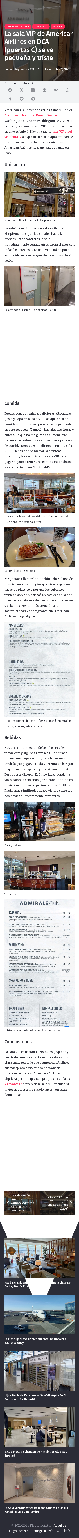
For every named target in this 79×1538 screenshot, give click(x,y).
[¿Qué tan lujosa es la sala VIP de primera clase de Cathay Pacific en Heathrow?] (39, 1258)
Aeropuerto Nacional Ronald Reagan (31, 115)
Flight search (19, 1531)
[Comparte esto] (10, 90)
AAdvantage (13, 1084)
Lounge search (42, 1531)
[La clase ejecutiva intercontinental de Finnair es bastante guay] (39, 1314)
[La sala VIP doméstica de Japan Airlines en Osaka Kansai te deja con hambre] (39, 1483)
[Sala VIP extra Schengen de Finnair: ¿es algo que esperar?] (39, 1427)
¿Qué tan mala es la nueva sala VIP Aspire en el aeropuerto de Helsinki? (35, 1397)
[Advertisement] (39, 356)
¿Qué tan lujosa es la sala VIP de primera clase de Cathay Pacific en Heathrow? (37, 1284)
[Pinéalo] (44, 90)
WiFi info (63, 1531)
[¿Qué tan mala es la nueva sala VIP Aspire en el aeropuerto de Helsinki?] (39, 1371)
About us (60, 1525)
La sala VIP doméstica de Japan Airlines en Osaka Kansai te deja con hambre (36, 1510)
